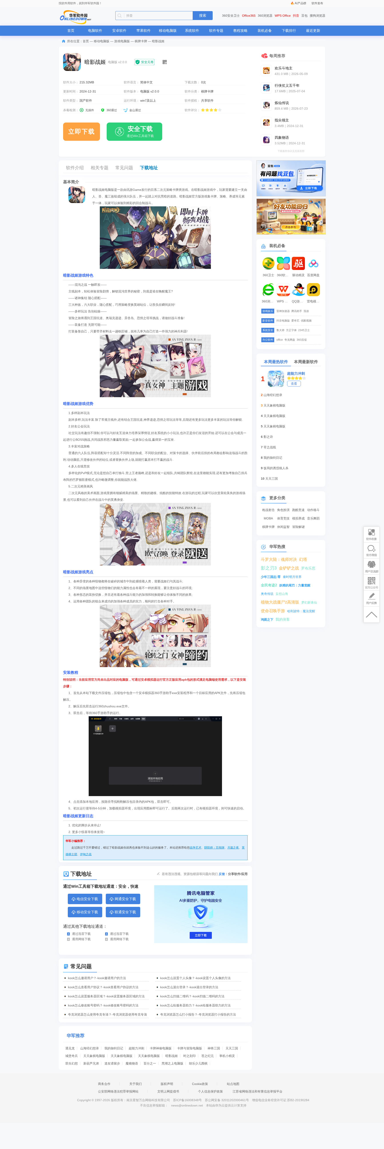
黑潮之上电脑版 (172, 1063)
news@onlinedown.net (187, 1105)
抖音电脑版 (283, 320)
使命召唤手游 (273, 611)
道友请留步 (112, 1063)
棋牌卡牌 (141, 41)
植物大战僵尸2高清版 (280, 602)
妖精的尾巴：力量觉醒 (294, 585)
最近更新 (313, 30)
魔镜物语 (132, 1063)
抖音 (296, 15)
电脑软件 (95, 30)
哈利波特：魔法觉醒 (301, 611)
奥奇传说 (267, 594)
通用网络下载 (81, 939)
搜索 (202, 15)
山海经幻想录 (89, 1048)
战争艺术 (195, 847)
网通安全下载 (125, 899)
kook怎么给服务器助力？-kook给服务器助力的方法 (195, 1005)
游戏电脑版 (122, 41)
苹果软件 (143, 30)
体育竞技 (283, 518)
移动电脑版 (168, 30)
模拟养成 (298, 518)
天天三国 (232, 1048)
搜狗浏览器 (317, 15)
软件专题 (216, 30)
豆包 (304, 15)
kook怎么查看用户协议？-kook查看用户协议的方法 (103, 987)
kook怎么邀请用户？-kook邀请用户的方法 (97, 978)
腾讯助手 (296, 311)
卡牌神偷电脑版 (161, 1048)
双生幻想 (71, 1063)
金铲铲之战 (289, 568)
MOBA (268, 518)
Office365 (249, 15)
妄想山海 (282, 594)
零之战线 (270, 447)
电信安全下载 (87, 899)
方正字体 (291, 330)
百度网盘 (313, 275)
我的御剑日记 (113, 1048)
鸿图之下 (267, 619)
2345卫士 (304, 330)
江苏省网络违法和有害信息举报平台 (257, 1091)
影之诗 (268, 437)
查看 (294, 383)
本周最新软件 (306, 362)
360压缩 (302, 339)
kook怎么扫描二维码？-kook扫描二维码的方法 (192, 996)
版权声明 (167, 1083)
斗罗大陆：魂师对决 (279, 559)
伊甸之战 (86, 854)
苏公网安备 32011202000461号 (227, 1100)
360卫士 (268, 275)
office (279, 339)
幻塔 (303, 559)
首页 (70, 30)
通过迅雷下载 (81, 934)
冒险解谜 (298, 527)
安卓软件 (119, 30)
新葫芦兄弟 (91, 1063)
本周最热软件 (276, 362)
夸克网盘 (289, 339)
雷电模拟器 (314, 301)
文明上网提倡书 (168, 1091)
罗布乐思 (308, 568)
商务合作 (104, 1083)
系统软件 (192, 30)
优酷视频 (306, 320)
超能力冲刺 (136, 1048)
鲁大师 (280, 330)
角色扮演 (283, 510)
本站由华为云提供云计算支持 (226, 1105)
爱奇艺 (295, 320)
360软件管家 (284, 275)
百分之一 (150, 1063)
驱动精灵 (298, 275)
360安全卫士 (231, 15)
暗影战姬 (171, 1055)
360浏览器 (265, 15)
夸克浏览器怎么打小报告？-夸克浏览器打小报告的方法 (198, 1014)
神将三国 (214, 1048)
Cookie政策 (200, 1083)
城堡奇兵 (71, 1055)
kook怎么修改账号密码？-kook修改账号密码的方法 (103, 1005)
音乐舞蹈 (313, 518)
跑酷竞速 (298, 510)
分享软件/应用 (238, 874)
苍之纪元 (207, 1055)
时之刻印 (189, 1055)
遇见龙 (70, 1048)
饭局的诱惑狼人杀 (276, 468)
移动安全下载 (87, 912)
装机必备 (265, 30)
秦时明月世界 (292, 577)
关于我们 (135, 1083)
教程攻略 (240, 30)
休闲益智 (283, 527)
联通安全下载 (125, 912)
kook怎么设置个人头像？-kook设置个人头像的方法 (195, 978)
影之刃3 (269, 567)
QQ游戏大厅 (299, 301)
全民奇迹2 (269, 585)
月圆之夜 (233, 847)
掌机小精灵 (227, 1055)
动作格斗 (313, 510)
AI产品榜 (300, 3)
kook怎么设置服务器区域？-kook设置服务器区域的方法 (106, 996)
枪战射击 (268, 510)
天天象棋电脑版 (94, 1055)
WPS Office (283, 15)
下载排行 (289, 30)
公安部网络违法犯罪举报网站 (118, 1091)
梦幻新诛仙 (309, 602)
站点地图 (233, 1083)
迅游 (306, 311)
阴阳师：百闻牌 (214, 847)
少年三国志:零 (271, 577)
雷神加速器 (283, 311)
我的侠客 (283, 619)
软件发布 (317, 3)
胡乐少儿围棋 (198, 1063)
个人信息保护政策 (210, 1091)
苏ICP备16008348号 (187, 1100)
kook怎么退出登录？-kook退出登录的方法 (189, 987)
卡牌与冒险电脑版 (189, 1048)
